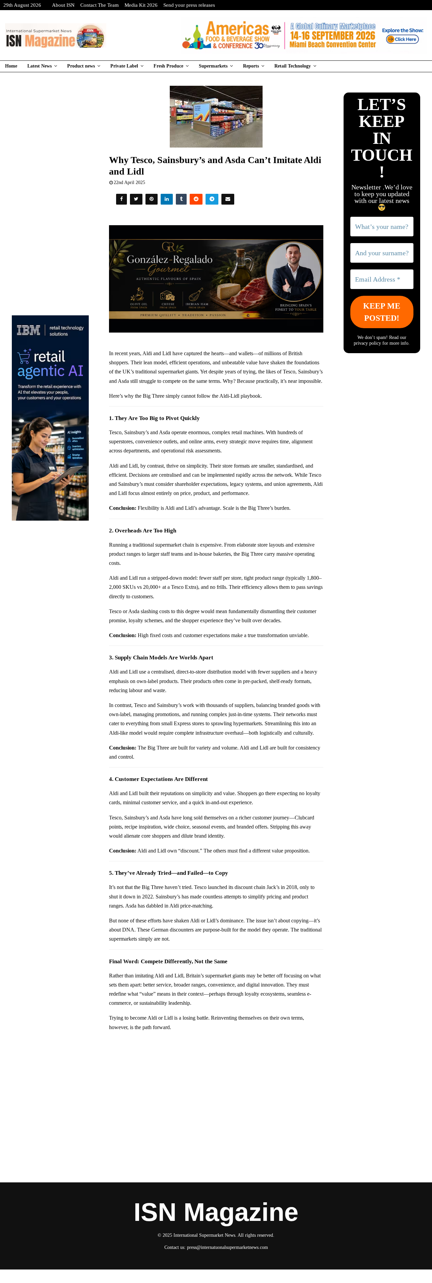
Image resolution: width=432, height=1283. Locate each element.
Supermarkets (213, 66)
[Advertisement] (216, 1086)
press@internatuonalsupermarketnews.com (227, 1247)
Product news (81, 66)
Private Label (124, 66)
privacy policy (367, 343)
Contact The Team (99, 5)
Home (11, 66)
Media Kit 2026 (141, 5)
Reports (251, 66)
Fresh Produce (168, 66)
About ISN (63, 5)
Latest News (39, 66)
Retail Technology (292, 66)
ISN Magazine (216, 1212)
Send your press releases (189, 5)
